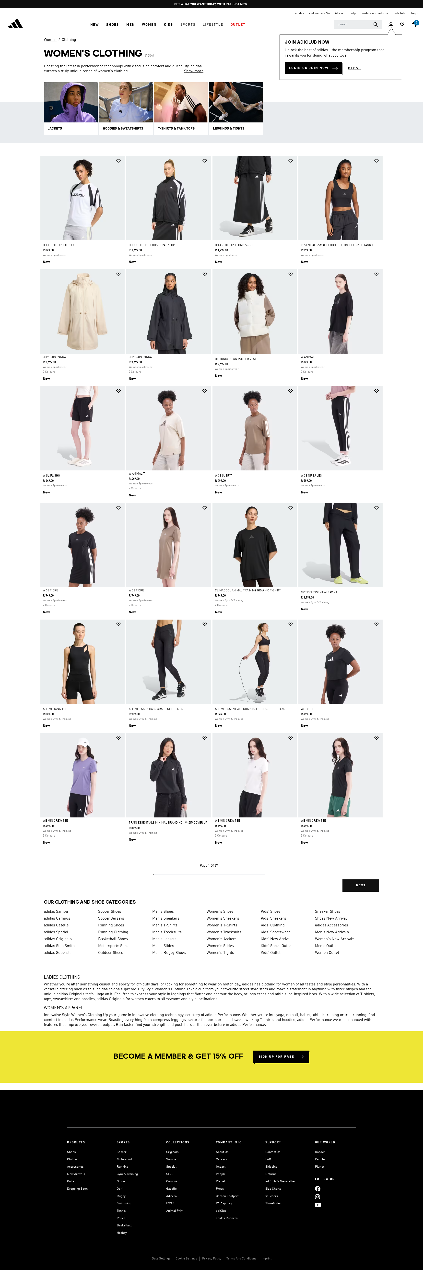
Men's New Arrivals (332, 932)
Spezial (171, 1166)
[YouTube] (318, 1204)
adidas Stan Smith (59, 946)
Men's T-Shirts (164, 925)
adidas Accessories (331, 925)
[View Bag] (414, 25)
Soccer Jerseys (111, 919)
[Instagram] (317, 1196)
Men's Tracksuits (167, 932)
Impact (220, 1166)
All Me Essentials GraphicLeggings (156, 709)
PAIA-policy (224, 1203)
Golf (119, 1188)
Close (354, 68)
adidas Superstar (58, 953)
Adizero (171, 1196)
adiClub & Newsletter (280, 1181)
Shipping (271, 1166)
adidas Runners (226, 1218)
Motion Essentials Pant (319, 592)
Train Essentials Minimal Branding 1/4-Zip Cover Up (168, 822)
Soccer (121, 1152)
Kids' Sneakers (273, 919)
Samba (171, 1159)
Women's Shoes (220, 912)
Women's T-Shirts (222, 925)
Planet (220, 1181)
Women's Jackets (221, 939)
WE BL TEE (308, 709)
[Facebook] (317, 1188)
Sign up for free (276, 1056)
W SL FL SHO (51, 475)
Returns (270, 1174)
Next (361, 885)
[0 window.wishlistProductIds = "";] (402, 24)
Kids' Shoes (271, 912)
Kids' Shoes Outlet (276, 946)
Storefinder (273, 1203)
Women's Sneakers (223, 919)
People (221, 1174)
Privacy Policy (211, 1258)
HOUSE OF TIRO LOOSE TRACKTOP (152, 245)
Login (414, 13)
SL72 (169, 1174)
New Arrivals (76, 1174)
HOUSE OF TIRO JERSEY (58, 245)
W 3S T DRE (50, 590)
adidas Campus (57, 919)
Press (220, 1188)
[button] (95, 24)
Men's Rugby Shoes (169, 953)
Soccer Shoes (109, 912)
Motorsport (124, 1159)
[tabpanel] (211, 528)
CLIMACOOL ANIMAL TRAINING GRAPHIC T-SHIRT (248, 590)
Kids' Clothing (273, 925)
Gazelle (171, 1188)
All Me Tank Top (55, 709)
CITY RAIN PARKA (54, 357)
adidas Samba (56, 912)
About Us (222, 1152)
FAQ (268, 1159)
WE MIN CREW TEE (55, 820)
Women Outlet (327, 953)
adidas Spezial (56, 932)
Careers (221, 1159)
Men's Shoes (163, 912)
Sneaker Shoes (327, 912)
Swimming (124, 1203)
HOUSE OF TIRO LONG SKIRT (234, 245)
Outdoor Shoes (110, 953)
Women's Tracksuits (224, 932)
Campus (171, 1181)
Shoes (71, 1152)
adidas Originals (58, 939)
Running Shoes (111, 925)
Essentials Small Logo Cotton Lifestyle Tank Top (339, 245)
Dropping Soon (77, 1188)
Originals (172, 1152)
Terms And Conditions (241, 1258)
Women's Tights (220, 953)
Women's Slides (220, 946)
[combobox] (358, 24)
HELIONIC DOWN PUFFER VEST (236, 359)
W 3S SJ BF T (223, 475)
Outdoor (122, 1181)
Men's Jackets (164, 939)
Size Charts (273, 1188)
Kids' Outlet (271, 953)
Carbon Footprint (227, 1196)
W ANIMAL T (309, 357)
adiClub (221, 1210)
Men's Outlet (326, 946)
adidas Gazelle (56, 925)
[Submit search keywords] (375, 24)
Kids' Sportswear (275, 932)
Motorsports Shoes (114, 946)
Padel (121, 1218)
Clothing (69, 40)
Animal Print (174, 1210)
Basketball (124, 1225)
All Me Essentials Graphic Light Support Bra (249, 709)
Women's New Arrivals (334, 939)
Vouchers (271, 1196)
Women (50, 40)
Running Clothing (113, 932)
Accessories (75, 1166)
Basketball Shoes (113, 939)
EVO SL (171, 1203)
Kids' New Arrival (276, 939)
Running (122, 1166)
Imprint (266, 1258)
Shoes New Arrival (331, 919)
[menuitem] (95, 24)
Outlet (71, 1181)
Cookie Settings (186, 1258)
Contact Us (272, 1152)
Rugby (121, 1196)
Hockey (122, 1232)
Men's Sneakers (165, 919)
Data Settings (161, 1258)
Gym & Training (127, 1174)
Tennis (121, 1210)
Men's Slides (163, 946)
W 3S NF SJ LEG (311, 475)
